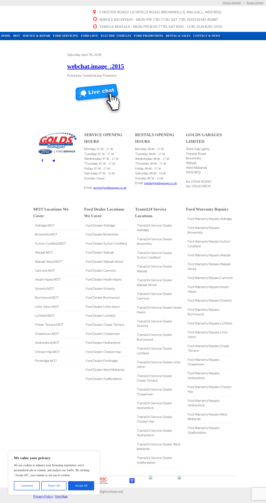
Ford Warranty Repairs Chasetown (203, 362)
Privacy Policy (43, 496)
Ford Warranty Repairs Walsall (209, 255)
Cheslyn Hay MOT (47, 352)
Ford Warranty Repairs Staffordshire (203, 430)
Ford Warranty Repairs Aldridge (210, 219)
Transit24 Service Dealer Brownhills (154, 241)
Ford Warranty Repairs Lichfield (210, 323)
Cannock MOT (45, 270)
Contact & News (206, 35)
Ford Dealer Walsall (100, 252)
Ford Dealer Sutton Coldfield (106, 243)
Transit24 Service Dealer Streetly (154, 324)
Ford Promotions (148, 35)
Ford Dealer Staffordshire (104, 379)
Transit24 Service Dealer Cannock (154, 296)
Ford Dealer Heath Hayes (104, 279)
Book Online (255, 2)
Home (5, 35)
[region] (54, 473)
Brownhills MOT (46, 234)
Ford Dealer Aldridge (100, 225)
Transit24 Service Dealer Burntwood (154, 337)
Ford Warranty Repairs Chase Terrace (208, 348)
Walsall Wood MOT (48, 261)
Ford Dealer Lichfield (100, 315)
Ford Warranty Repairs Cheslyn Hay (210, 389)
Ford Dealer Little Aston (103, 306)
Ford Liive (89, 35)
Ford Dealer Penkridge (102, 360)
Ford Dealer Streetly (100, 288)
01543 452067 (231, 2)
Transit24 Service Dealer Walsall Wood (154, 282)
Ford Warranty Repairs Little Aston (208, 335)
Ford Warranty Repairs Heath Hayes (208, 289)
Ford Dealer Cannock (101, 270)
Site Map (61, 496)
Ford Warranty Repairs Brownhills (203, 230)
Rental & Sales (178, 35)
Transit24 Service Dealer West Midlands (158, 447)
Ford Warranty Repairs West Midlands (208, 417)
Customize (27, 485)
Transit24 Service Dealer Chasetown (154, 392)
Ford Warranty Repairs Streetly (210, 300)
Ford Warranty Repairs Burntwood (203, 312)
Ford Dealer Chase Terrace (105, 324)
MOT (16, 35)
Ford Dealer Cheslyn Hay (103, 352)
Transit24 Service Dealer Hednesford (154, 405)
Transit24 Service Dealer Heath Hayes (159, 310)
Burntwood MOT (47, 297)
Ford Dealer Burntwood (102, 297)
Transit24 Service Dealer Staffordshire (154, 460)
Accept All (81, 485)
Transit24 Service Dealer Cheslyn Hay (154, 419)
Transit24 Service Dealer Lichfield (154, 351)
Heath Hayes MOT (48, 279)
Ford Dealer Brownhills (102, 234)
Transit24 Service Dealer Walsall (154, 269)
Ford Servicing (65, 35)
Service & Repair (36, 35)
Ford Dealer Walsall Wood (104, 261)
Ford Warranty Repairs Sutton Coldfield (209, 244)
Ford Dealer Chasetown (103, 333)
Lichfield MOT (45, 315)
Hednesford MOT (47, 342)
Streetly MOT (44, 288)
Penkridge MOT (46, 360)
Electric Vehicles (116, 35)
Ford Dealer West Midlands (105, 369)
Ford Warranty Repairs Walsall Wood (209, 266)
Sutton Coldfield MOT (50, 243)
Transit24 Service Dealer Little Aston (158, 365)
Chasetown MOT (47, 333)
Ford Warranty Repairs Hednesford (203, 376)
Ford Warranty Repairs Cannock (210, 278)
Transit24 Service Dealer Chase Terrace (154, 378)
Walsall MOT (44, 252)
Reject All (54, 485)
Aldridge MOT (45, 225)
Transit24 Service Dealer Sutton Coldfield (154, 255)
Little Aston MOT (47, 306)
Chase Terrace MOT (49, 324)
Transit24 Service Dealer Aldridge (154, 228)
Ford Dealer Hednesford (103, 342)
